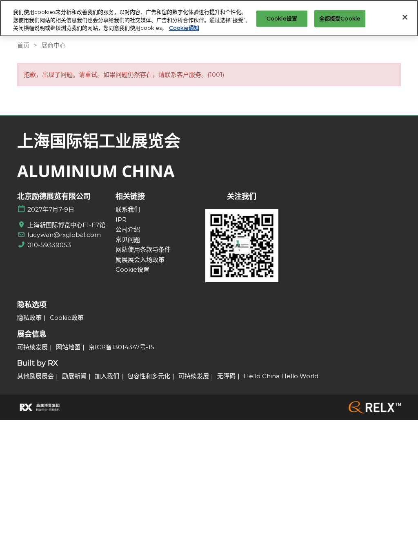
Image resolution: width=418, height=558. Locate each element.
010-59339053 (49, 245)
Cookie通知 (184, 28)
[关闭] (405, 17)
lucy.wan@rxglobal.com (64, 235)
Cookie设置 (282, 18)
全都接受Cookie (339, 18)
